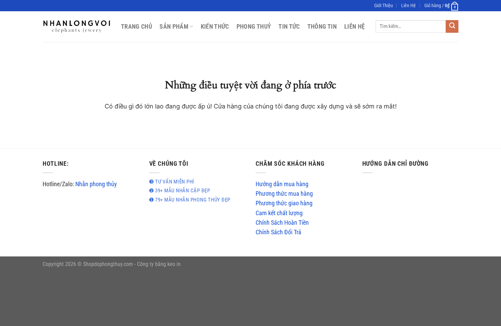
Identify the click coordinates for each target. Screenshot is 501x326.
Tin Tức (289, 26)
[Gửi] (452, 26)
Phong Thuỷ (254, 26)
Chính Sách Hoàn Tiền (282, 222)
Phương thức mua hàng (284, 193)
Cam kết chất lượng (279, 213)
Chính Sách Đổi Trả (278, 232)
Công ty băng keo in (159, 264)
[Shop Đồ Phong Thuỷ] (77, 26)
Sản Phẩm (174, 26)
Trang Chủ (136, 26)
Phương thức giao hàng (284, 203)
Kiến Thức (215, 26)
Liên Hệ (408, 5)
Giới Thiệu (383, 5)
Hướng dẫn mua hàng (282, 184)
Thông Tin (322, 26)
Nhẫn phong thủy (96, 184)
